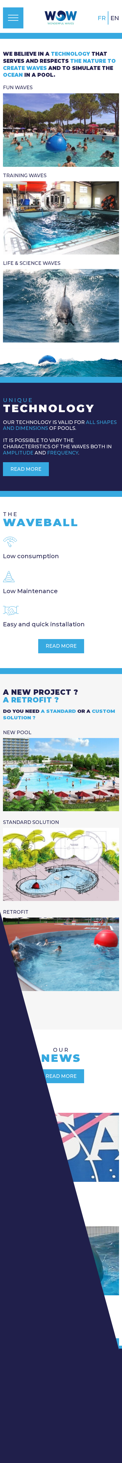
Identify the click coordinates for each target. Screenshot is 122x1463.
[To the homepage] (60, 17)
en (114, 18)
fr (102, 18)
